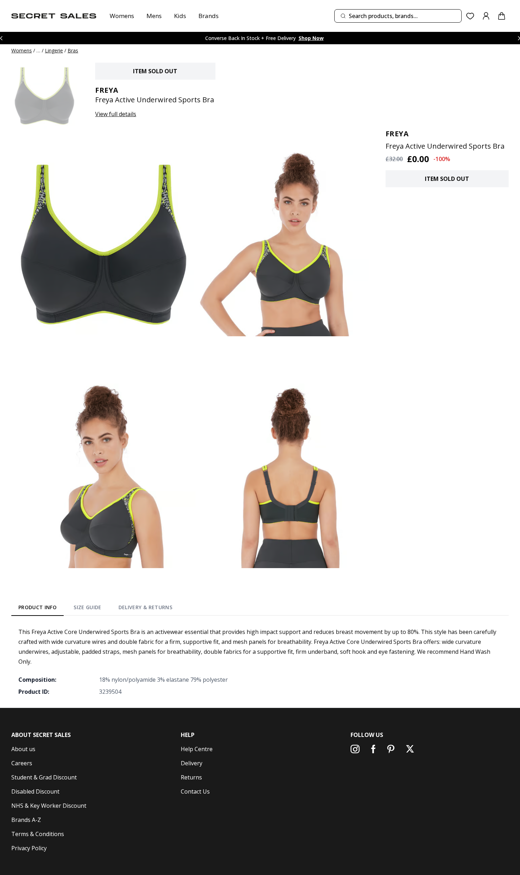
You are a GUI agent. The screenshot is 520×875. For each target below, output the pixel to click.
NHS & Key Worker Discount (48, 806)
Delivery (191, 763)
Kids (180, 16)
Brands (208, 16)
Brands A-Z (26, 820)
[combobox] (398, 16)
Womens (122, 16)
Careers (21, 763)
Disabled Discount (35, 791)
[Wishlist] (470, 16)
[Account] (486, 16)
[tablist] (95, 608)
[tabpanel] (260, 661)
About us (23, 749)
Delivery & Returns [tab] (145, 607)
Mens (154, 16)
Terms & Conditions (37, 834)
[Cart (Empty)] (502, 16)
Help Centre (197, 749)
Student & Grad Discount (44, 777)
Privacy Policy (29, 848)
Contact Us (195, 791)
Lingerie (54, 50)
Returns (191, 777)
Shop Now (311, 38)
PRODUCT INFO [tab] (37, 607)
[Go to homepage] (53, 16)
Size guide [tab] (88, 607)
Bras (73, 50)
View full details (115, 114)
